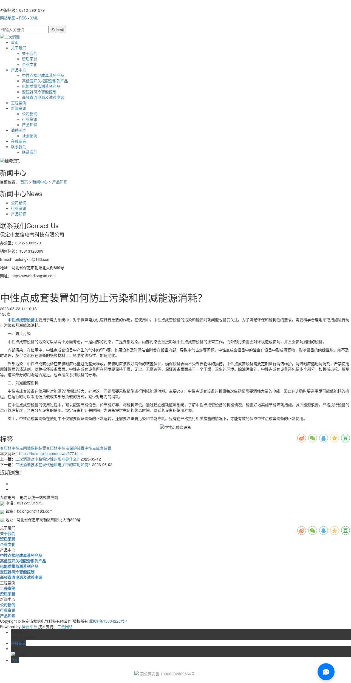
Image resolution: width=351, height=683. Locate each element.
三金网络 (65, 626)
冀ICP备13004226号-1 (108, 621)
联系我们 (18, 146)
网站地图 (7, 18)
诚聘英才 (18, 130)
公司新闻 (29, 113)
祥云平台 (29, 626)
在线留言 (18, 141)
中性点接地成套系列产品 (43, 75)
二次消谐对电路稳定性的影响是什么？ (48, 459)
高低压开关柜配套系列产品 (45, 80)
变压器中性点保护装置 (65, 448)
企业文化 (29, 64)
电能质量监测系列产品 (41, 86)
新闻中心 (40, 181)
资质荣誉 (29, 58)
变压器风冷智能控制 (39, 91)
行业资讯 (29, 119)
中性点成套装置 (97, 448)
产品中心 (18, 69)
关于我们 (18, 47)
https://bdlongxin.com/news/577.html (51, 453)
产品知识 (29, 124)
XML (34, 18)
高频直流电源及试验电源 (43, 97)
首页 (15, 42)
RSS (23, 18)
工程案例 (18, 102)
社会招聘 (29, 135)
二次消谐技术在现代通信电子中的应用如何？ (53, 464)
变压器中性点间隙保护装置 (23, 448)
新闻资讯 (18, 108)
